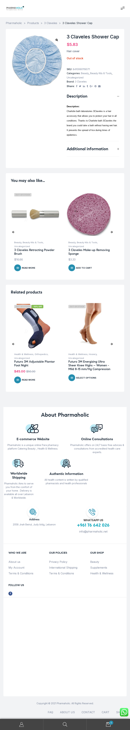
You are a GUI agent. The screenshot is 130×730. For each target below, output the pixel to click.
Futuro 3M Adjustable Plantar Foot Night (34, 363)
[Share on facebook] (76, 86)
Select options (86, 377)
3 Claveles (81, 81)
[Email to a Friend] (99, 86)
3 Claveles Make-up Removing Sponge (89, 252)
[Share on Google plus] (91, 86)
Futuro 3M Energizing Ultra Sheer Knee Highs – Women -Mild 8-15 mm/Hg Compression (89, 365)
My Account (16, 567)
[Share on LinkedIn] (84, 86)
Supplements (98, 567)
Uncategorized (75, 77)
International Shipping (63, 567)
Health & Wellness (23, 354)
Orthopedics (41, 354)
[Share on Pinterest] (95, 86)
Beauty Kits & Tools (101, 73)
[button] (56, 39)
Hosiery (93, 354)
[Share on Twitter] (80, 86)
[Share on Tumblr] (87, 86)
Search (65, 724)
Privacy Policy (58, 562)
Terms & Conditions (20, 573)
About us (14, 562)
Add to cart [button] (84, 267)
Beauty (85, 73)
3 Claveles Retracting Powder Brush (34, 252)
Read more (28, 267)
